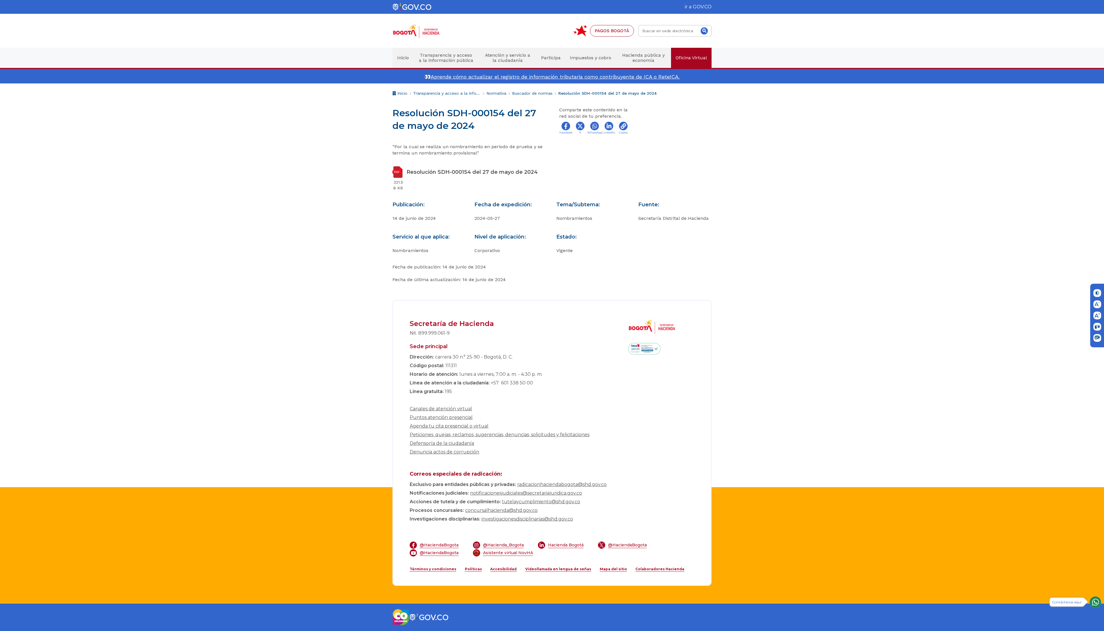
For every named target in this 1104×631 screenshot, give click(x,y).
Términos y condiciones (433, 569)
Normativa (496, 93)
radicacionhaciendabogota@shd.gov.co (562, 484)
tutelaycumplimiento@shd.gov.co (541, 501)
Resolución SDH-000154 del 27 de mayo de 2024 (607, 93)
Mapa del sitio (613, 569)
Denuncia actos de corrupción (444, 452)
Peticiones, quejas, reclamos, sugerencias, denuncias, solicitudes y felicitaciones (499, 434)
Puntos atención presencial (441, 417)
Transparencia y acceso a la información (447, 93)
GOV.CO (702, 6)
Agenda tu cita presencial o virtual (449, 426)
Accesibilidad (503, 569)
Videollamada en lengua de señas (558, 569)
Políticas (473, 569)
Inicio (401, 94)
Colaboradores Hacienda (659, 569)
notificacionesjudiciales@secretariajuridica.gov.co (526, 493)
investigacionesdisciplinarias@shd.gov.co (527, 519)
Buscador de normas (532, 93)
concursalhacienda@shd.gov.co (501, 510)
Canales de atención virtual (441, 408)
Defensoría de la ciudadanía (442, 443)
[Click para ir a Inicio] (425, 31)
